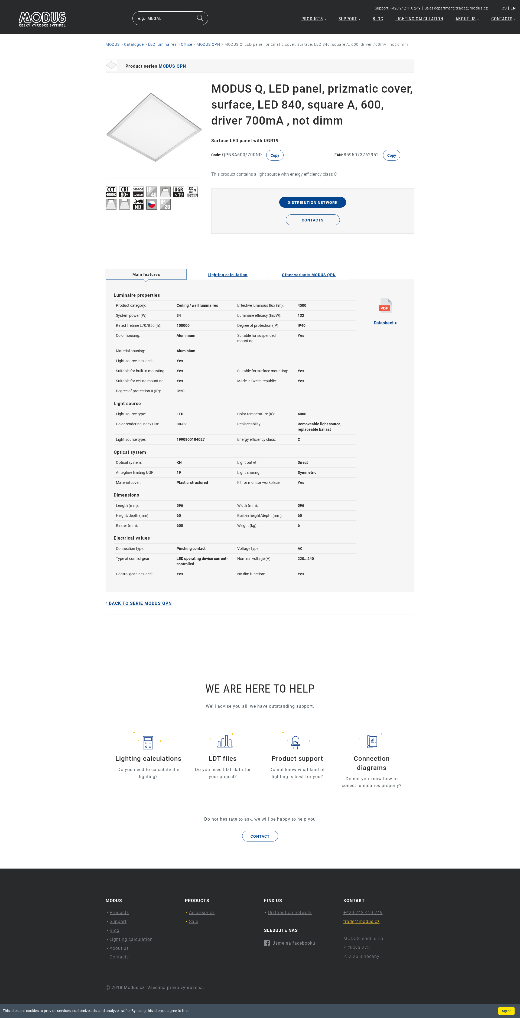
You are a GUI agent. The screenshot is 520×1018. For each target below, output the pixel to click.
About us (466, 18)
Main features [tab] (146, 274)
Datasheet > (385, 322)
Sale (193, 921)
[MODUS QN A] (154, 129)
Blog (378, 18)
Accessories (202, 912)
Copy (275, 155)
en (513, 8)
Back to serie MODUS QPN (140, 603)
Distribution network (313, 202)
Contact (260, 836)
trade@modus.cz (472, 8)
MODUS (113, 44)
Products (312, 18)
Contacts (501, 18)
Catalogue (134, 44)
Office (186, 44)
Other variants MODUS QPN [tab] (309, 275)
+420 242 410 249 (363, 912)
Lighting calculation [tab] (228, 275)
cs (504, 8)
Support (348, 18)
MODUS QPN (208, 44)
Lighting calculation (419, 18)
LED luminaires (162, 44)
